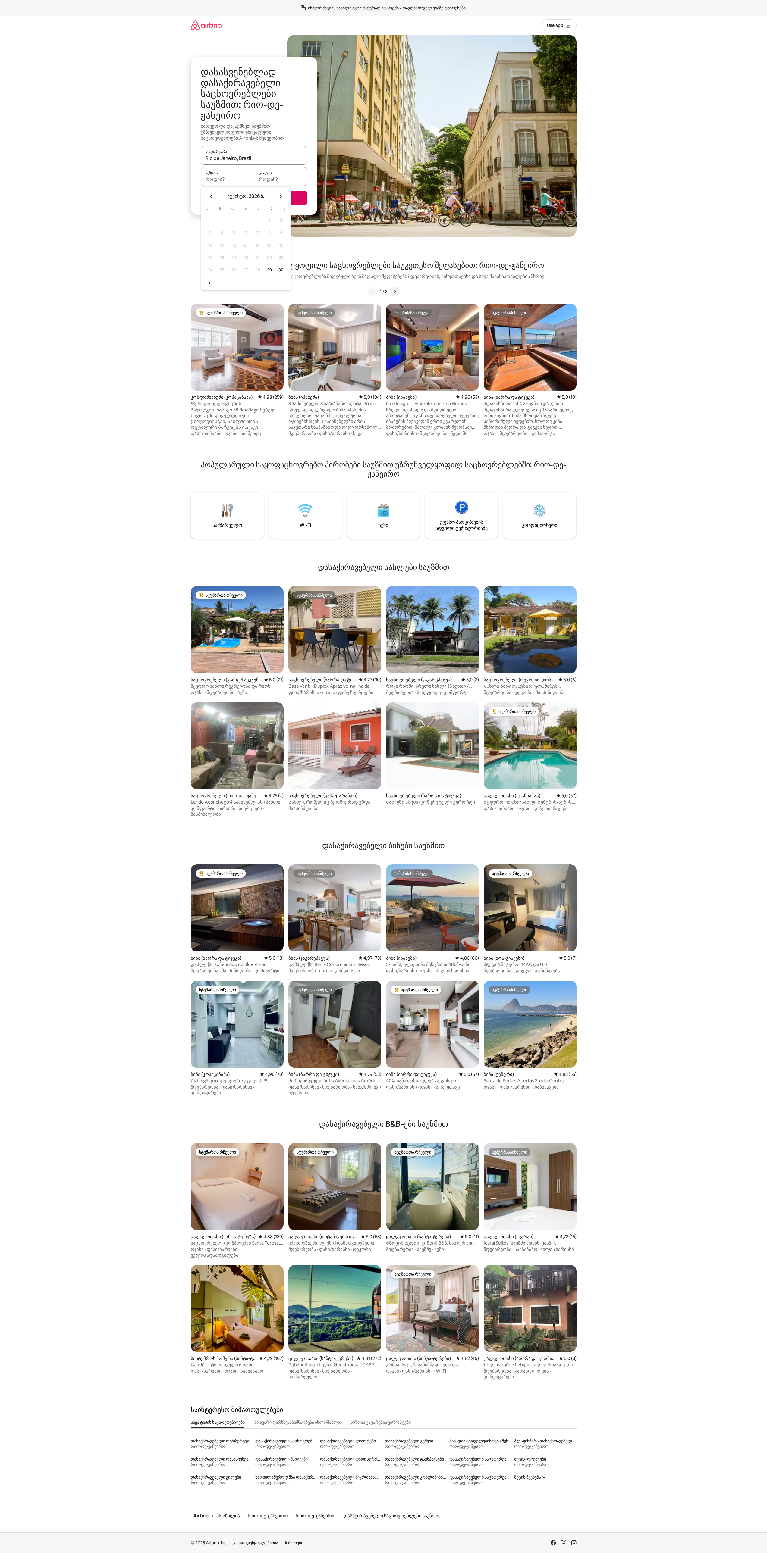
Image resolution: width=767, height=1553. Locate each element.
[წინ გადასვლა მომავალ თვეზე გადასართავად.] (280, 196)
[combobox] (254, 158)
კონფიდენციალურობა (255, 1542)
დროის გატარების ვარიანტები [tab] (381, 1422)
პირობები (293, 1542)
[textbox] (227, 179)
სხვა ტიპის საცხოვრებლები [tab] (218, 1422)
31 (210, 282)
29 (269, 270)
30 (281, 270)
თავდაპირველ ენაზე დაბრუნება (434, 8)
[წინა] (372, 291)
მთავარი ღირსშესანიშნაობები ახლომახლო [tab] (297, 1422)
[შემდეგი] (395, 291)
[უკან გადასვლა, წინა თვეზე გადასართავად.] (211, 196)
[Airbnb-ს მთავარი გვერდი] (206, 25)
